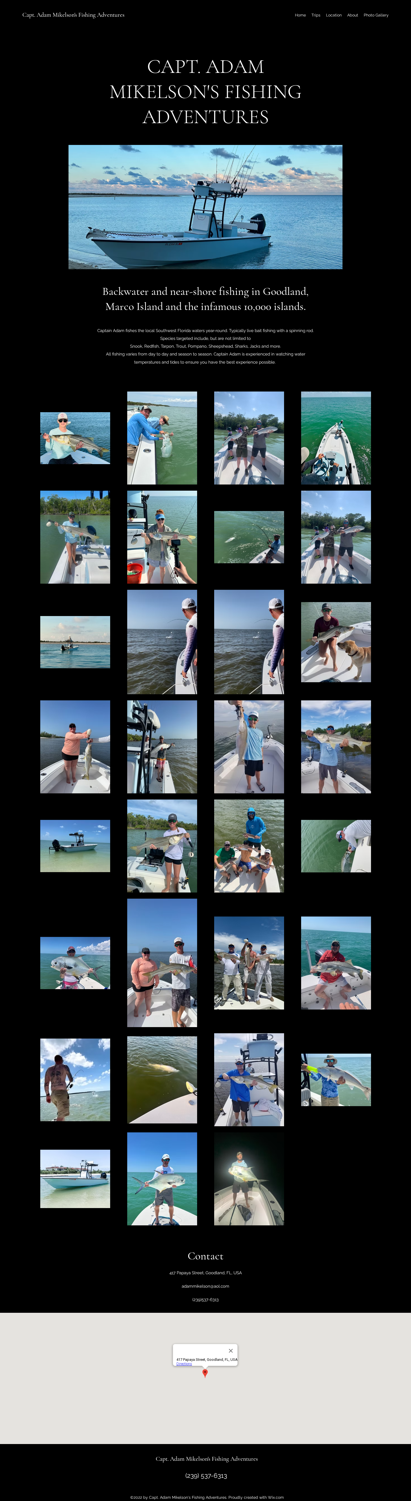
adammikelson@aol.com (205, 1286)
